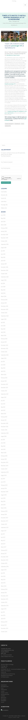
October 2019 (4, 469)
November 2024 (4, 270)
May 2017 (3, 540)
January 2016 (4, 592)
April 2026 (3, 221)
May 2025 (3, 257)
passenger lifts (7, 125)
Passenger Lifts (15, 21)
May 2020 (3, 446)
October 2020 (4, 429)
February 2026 (4, 228)
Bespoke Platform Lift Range (7, 664)
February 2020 (4, 456)
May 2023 (3, 329)
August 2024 (3, 280)
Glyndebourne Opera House (13, 55)
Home (10, 21)
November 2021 (4, 387)
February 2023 (4, 338)
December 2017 (4, 517)
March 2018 (3, 508)
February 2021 (4, 416)
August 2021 (3, 397)
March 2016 (3, 586)
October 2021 (4, 390)
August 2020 (3, 436)
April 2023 (3, 332)
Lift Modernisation (5, 677)
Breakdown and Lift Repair (7, 675)
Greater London (4, 692)
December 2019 (4, 462)
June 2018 (3, 498)
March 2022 (3, 374)
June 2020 (3, 442)
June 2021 (3, 403)
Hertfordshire (4, 689)
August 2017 (3, 530)
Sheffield (3, 696)
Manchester (3, 697)
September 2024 (4, 277)
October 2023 (4, 312)
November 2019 (4, 465)
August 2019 (3, 475)
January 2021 (4, 420)
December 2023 (4, 306)
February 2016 (4, 589)
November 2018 (4, 491)
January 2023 (4, 342)
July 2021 (3, 400)
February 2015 (4, 621)
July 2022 (3, 361)
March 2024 (3, 296)
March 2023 (3, 335)
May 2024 (3, 290)
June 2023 (3, 325)
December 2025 (4, 234)
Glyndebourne (17, 123)
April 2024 (3, 293)
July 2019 (3, 478)
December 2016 (4, 556)
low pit (22, 123)
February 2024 (4, 299)
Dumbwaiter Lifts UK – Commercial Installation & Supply (13, 669)
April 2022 (3, 371)
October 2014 (4, 631)
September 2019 (4, 472)
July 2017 (3, 534)
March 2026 (3, 224)
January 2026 (4, 231)
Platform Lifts (4, 208)
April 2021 (3, 410)
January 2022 (4, 381)
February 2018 (4, 511)
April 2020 (3, 449)
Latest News (3, 201)
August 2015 (3, 608)
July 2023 (3, 322)
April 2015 (3, 618)
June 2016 (3, 576)
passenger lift (16, 46)
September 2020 (4, 433)
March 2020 (3, 452)
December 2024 (4, 267)
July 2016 (3, 573)
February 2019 (4, 485)
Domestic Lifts (4, 195)
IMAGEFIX (10, 717)
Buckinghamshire (4, 686)
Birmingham (3, 699)
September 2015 (4, 605)
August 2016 (3, 569)
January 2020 (4, 459)
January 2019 (4, 488)
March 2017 (3, 547)
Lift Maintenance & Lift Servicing (8, 674)
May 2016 (3, 579)
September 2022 (4, 355)
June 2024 (3, 286)
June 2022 (3, 364)
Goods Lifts (3, 198)
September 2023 (4, 316)
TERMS (18, 717)
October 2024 (4, 273)
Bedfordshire (4, 685)
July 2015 (3, 612)
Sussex (2, 702)
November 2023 (4, 309)
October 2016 (4, 563)
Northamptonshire (5, 694)
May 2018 (3, 501)
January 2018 (4, 514)
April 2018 (3, 504)
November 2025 (4, 237)
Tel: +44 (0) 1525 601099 (6, 655)
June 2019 (3, 482)
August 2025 (3, 247)
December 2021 (4, 384)
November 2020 (4, 426)
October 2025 (4, 241)
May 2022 (3, 368)
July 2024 (3, 283)
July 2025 (3, 250)
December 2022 (4, 345)
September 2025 (4, 244)
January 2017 (4, 553)
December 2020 (4, 423)
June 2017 (3, 537)
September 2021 (4, 394)
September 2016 (4, 566)
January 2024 (4, 303)
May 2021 (3, 407)
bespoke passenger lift (10, 84)
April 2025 (3, 260)
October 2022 (4, 351)
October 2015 (4, 602)
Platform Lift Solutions (6, 670)
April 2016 (3, 582)
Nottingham (3, 700)
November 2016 (4, 560)
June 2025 (3, 254)
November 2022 (4, 348)
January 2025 (4, 263)
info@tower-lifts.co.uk (8, 656)
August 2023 (3, 319)
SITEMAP (14, 717)
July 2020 (3, 439)
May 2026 (3, 218)
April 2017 (3, 543)
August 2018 (3, 495)
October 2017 (4, 524)
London (2, 691)
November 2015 (4, 599)
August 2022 (3, 358)
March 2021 (3, 413)
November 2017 (4, 521)
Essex (2, 688)
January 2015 (4, 625)
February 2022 (4, 377)
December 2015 (4, 595)
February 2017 (4, 550)
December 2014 (4, 628)
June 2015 (3, 615)
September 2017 (4, 527)
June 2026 (3, 215)
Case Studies (4, 191)
